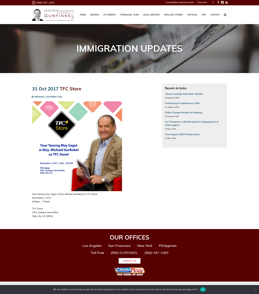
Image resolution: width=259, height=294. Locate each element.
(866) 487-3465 (46, 2)
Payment (202, 2)
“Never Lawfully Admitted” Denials (184, 94)
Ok (203, 289)
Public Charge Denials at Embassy (184, 112)
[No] (255, 289)
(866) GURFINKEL (124, 253)
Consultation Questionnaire (179, 2)
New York (144, 246)
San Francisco (119, 246)
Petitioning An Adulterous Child (182, 103)
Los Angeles (92, 246)
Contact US (129, 260)
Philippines (168, 246)
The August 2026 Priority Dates (182, 134)
